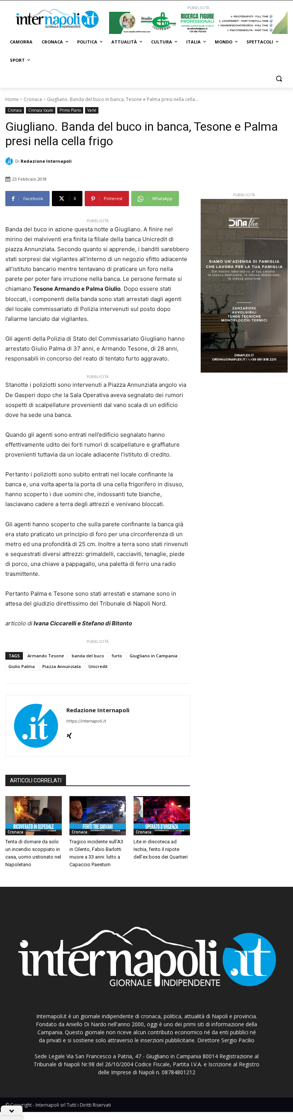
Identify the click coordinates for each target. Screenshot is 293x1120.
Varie (91, 110)
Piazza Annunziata (61, 666)
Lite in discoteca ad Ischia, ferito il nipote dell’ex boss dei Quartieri (161, 849)
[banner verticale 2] (244, 286)
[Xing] (69, 734)
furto (117, 656)
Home (12, 99)
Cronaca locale (40, 110)
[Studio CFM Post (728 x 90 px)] (198, 23)
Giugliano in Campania (153, 656)
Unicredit (98, 666)
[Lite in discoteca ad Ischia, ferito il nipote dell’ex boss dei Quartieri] (162, 816)
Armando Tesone (45, 656)
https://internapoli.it (86, 721)
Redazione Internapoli (46, 161)
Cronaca (33, 99)
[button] (279, 79)
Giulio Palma (21, 666)
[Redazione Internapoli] (10, 161)
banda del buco (88, 656)
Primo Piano (70, 110)
